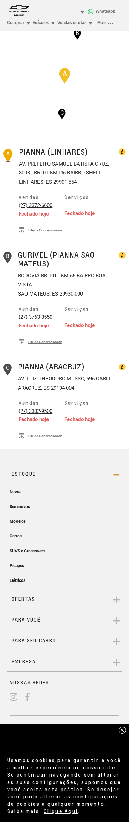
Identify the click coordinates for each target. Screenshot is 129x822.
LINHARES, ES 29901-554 (48, 182)
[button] (64, 76)
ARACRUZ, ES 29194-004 (46, 388)
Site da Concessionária (45, 230)
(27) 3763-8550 (35, 317)
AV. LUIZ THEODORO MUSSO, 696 (56, 379)
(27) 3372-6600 (35, 205)
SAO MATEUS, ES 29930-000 (50, 294)
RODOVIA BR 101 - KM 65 (46, 276)
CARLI (102, 379)
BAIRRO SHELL (83, 173)
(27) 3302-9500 (35, 411)
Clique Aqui (61, 811)
